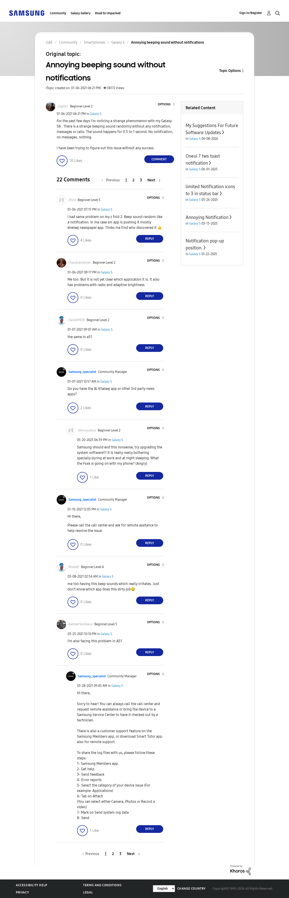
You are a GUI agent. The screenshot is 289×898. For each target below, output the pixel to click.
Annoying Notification (207, 217)
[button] (166, 104)
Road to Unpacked (108, 13)
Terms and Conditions (102, 885)
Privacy (22, 892)
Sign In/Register (250, 13)
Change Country (191, 889)
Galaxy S (96, 114)
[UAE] (26, 13)
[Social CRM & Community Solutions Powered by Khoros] (240, 870)
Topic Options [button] (230, 71)
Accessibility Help (31, 885)
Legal (88, 892)
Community (58, 13)
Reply (149, 239)
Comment (159, 159)
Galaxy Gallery (81, 13)
